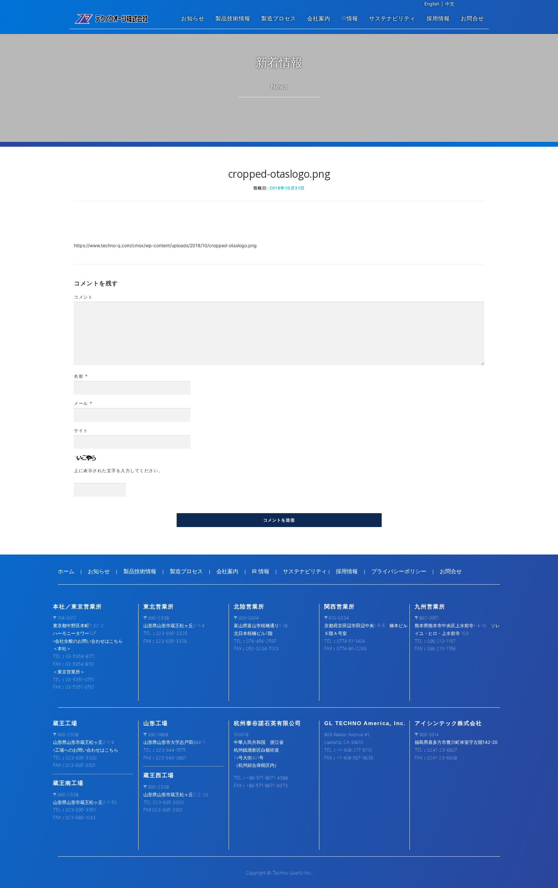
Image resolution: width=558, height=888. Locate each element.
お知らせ (192, 18)
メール (83, 403)
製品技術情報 (232, 18)
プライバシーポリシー (398, 571)
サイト (81, 430)
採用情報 (438, 18)
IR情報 (349, 18)
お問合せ (472, 18)
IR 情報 (260, 571)
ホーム (66, 571)
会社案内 (318, 18)
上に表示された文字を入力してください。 (118, 470)
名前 (81, 376)
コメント (83, 297)
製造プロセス (278, 18)
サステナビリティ (392, 18)
